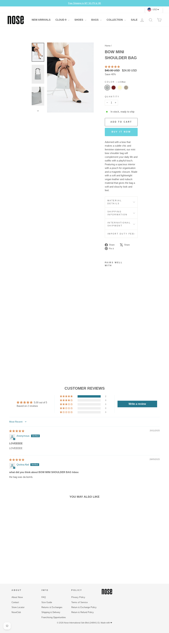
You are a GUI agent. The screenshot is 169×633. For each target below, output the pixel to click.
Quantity (112, 97)
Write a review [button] (137, 404)
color (115, 82)
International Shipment (119, 224)
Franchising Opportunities (53, 617)
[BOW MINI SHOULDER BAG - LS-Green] (107, 352)
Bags (95, 19)
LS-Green (126, 87)
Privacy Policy (78, 597)
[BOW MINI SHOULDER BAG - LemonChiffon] (107, 348)
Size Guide (46, 602)
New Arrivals (41, 19)
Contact (15, 602)
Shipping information (117, 213)
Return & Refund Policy (82, 612)
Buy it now (121, 132)
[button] (112, 66)
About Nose (17, 597)
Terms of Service (79, 602)
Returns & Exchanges (51, 607)
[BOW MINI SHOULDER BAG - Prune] (107, 344)
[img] (16, 431)
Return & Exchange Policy (84, 607)
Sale (134, 19)
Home (107, 45)
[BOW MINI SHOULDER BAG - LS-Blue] (107, 341)
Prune (113, 87)
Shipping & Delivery (50, 612)
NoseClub (16, 612)
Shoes (79, 19)
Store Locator (18, 607)
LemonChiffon (119, 87)
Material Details (114, 202)
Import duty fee (120, 234)
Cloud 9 (61, 19)
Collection (115, 19)
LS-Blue (107, 87)
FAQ (43, 597)
